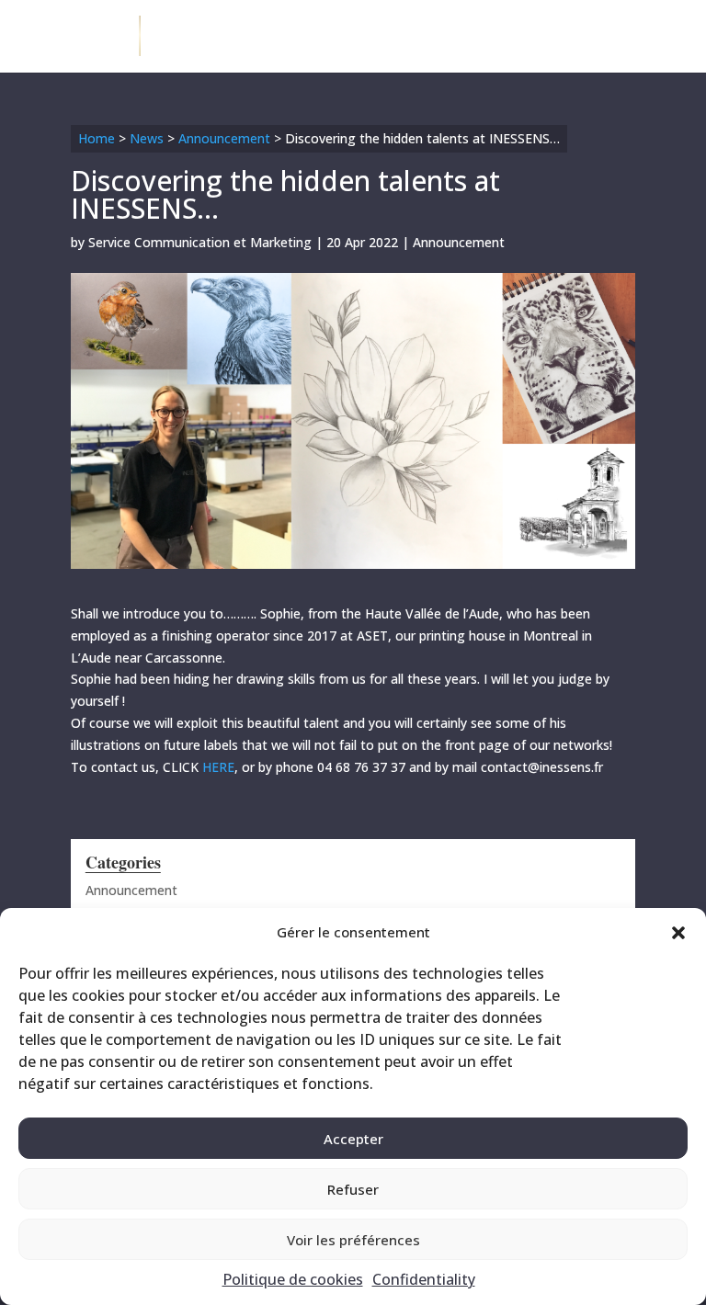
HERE (216, 767)
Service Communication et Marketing (200, 242)
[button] (678, 933)
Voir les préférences (353, 1240)
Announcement (224, 138)
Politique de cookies (292, 1279)
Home (96, 138)
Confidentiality (423, 1279)
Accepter (353, 1138)
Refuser (353, 1189)
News (147, 138)
